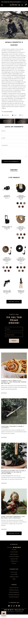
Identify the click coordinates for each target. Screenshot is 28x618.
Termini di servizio (14, 587)
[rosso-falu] (23, 207)
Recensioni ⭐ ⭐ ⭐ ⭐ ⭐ (14, 547)
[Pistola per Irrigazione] (7, 283)
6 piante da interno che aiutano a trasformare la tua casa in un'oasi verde (13, 472)
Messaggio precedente (7, 121)
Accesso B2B (14, 574)
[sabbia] (24, 203)
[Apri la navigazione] (2, 5)
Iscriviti (14, 341)
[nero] (17, 203)
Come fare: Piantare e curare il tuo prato (12, 427)
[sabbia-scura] (19, 207)
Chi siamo (14, 549)
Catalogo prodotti (14, 576)
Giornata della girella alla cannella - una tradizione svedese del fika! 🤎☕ (13, 382)
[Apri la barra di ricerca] (22, 5)
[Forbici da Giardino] (21, 283)
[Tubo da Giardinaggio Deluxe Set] (7, 250)
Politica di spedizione (14, 592)
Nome (3, 131)
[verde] (21, 203)
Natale (14, 579)
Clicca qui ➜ (24, 2)
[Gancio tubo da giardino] (7, 219)
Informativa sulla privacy (14, 594)
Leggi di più (4, 393)
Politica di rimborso (14, 590)
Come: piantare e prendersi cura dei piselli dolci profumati (13, 517)
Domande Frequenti (14, 597)
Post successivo (21, 121)
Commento (5, 145)
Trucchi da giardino (8, 111)
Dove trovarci (14, 572)
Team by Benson (14, 554)
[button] (19, 5)
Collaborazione (14, 561)
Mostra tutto (14, 301)
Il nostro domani (14, 552)
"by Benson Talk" (14, 559)
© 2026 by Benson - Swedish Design (14, 611)
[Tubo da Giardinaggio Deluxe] (21, 188)
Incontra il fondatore (14, 556)
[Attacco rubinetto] (7, 188)
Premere (14, 563)
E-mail (3, 138)
